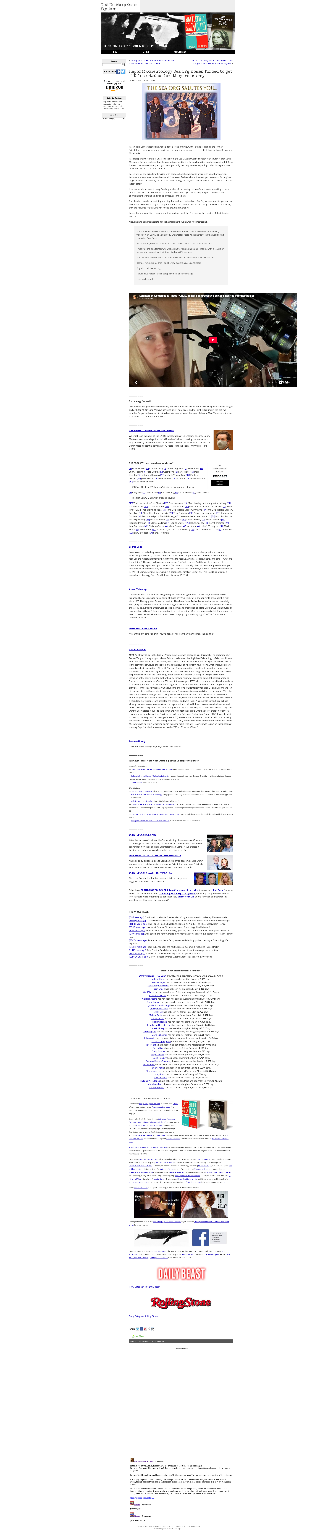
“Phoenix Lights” (188, 1254)
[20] (185, 503)
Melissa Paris (155, 1015)
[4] (186, 468)
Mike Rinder (149, 1064)
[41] (168, 522)
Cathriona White (166, 1169)
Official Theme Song (193, 1182)
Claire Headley (160, 1057)
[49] (222, 526)
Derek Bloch (159, 1048)
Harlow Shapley (212, 1254)
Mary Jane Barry (156, 1084)
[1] (130, 468)
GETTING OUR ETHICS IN (165, 1162)
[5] (201, 468)
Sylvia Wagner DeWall (158, 985)
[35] (148, 519)
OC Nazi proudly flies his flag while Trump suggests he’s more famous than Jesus (212, 62)
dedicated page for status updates (167, 1221)
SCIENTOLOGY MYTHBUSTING (140, 1166)
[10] (139, 475)
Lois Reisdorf (160, 1077)
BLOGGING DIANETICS (147, 1159)
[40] (148, 522)
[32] (139, 516)
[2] (147, 468)
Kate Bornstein (156, 1087)
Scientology (180, 52)
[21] (229, 503)
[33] (178, 516)
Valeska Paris (157, 1018)
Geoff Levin (148, 992)
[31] (218, 513)
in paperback (141, 1125)
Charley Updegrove (161, 1041)
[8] (176, 471)
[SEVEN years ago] (138, 940)
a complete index (173, 1138)
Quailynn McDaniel (159, 1008)
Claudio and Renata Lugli (159, 1025)
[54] (151, 532)
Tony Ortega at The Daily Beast (144, 1286)
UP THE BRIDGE (204, 1159)
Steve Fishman (211, 1172)
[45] (146, 526)
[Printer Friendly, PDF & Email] (138, 1337)
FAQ (224, 1182)
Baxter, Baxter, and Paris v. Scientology (146, 794)
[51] (154, 529)
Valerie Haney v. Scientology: (142, 801)
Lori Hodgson (149, 1031)
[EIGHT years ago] (138, 946)
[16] (187, 478)
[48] (198, 526)
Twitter (175, 1103)
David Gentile (136, 782)
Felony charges (225, 1172)
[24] (187, 506)
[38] (203, 519)
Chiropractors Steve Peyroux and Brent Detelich (150, 821)
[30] (191, 513)
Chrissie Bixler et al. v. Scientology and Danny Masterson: (154, 804)
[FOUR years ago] (137, 927)
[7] (161, 471)
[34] (213, 516)
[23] (167, 506)
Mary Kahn (159, 1074)
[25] (224, 506)
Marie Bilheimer (159, 1034)
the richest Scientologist (187, 1179)
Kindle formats (156, 1125)
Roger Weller (157, 1054)
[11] (162, 475)
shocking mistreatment (138, 1182)
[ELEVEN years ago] (138, 956)
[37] (184, 519)
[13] (139, 478)
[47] (184, 526)
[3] (165, 468)
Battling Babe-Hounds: (159, 1258)
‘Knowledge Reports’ (202, 1169)
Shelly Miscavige (204, 1166)
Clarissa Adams (149, 998)
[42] (188, 522)
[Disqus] (181, 1422)
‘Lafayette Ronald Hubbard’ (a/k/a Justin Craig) (149, 776)
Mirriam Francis (159, 1021)
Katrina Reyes (158, 982)
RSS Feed (190, 1526)
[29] (171, 513)
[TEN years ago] (137, 953)
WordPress (167, 1528)
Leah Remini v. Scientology (141, 791)
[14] (155, 478)
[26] (164, 509)
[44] (227, 522)
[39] (223, 519)
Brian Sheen (159, 988)
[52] (220, 529)
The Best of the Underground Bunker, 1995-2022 (148, 1147)
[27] (204, 509)
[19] (166, 503)
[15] (173, 478)
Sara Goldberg (157, 1028)
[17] (131, 481)
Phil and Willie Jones (150, 1080)
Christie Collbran (157, 995)
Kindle (149, 1135)
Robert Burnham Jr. (159, 1251)
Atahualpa (177, 1528)
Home (115, 52)
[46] (166, 526)
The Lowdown (119, 55)
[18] (131, 503)
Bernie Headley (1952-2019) (152, 975)
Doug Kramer (153, 1002)
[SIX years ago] (136, 933)
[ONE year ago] (136, 917)
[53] (131, 532)
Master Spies (159, 1179)
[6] (144, 471)
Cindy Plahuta (158, 1051)
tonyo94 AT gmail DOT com (149, 1103)
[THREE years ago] (138, 923)
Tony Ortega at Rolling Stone (143, 1316)
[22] (146, 506)
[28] (140, 513)
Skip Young (151, 1071)
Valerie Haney (158, 979)
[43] (206, 522)
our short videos (141, 1187)
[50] (137, 529)
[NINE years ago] (137, 950)
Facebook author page (161, 1107)
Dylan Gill (158, 1011)
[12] (188, 475)
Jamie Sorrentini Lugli (159, 1005)
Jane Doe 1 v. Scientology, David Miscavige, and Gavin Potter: (155, 814)
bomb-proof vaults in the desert (187, 1175)
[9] (192, 471)
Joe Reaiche (152, 1044)
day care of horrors (176, 1172)
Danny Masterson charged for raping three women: (151, 769)
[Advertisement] (187, 6)
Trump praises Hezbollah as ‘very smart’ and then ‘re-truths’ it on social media (151, 62)
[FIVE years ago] (137, 930)
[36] (167, 519)
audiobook (161, 1135)
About (146, 52)
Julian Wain (149, 1038)
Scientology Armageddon (156, 1341)
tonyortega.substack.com (114, 108)
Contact (198, 1526)
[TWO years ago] (137, 920)
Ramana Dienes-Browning (159, 1061)
